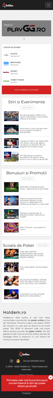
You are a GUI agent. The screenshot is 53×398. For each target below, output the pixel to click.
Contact (26, 393)
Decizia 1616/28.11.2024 (34, 361)
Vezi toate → (27, 108)
